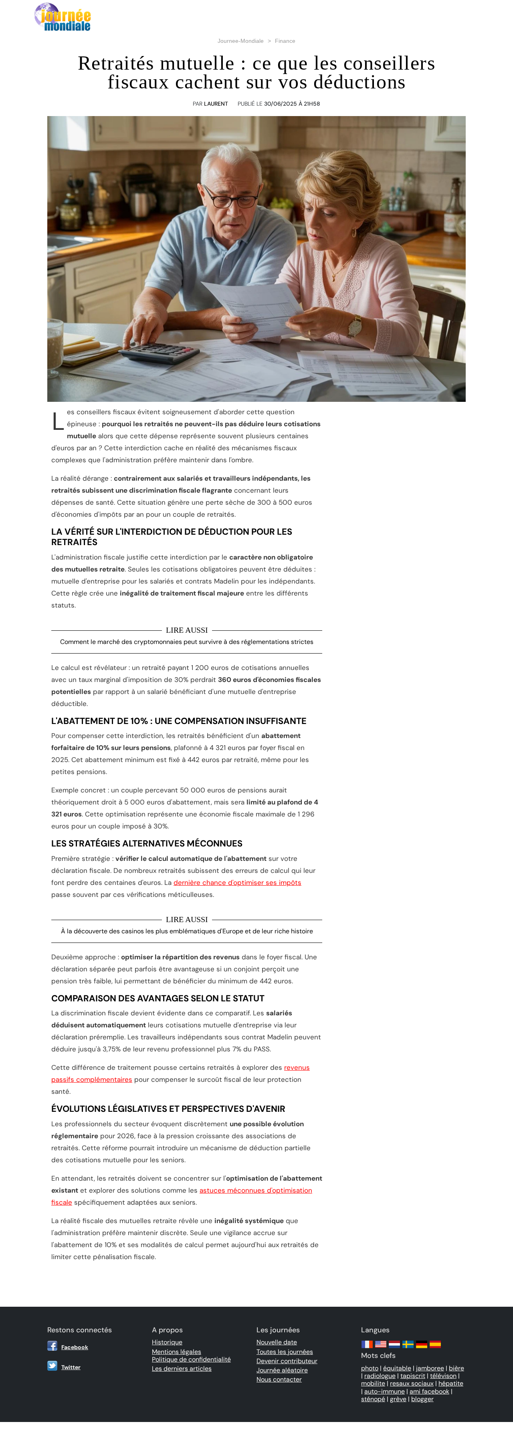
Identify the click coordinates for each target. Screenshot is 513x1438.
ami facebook (429, 1391)
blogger (422, 1399)
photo (369, 1368)
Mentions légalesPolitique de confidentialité (191, 1356)
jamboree (430, 1368)
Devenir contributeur (286, 1361)
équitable (397, 1368)
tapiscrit (412, 1376)
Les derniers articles (182, 1368)
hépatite (450, 1383)
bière (456, 1368)
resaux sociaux (412, 1383)
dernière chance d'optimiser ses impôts (237, 882)
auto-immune (384, 1391)
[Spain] (435, 1348)
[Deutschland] (422, 1348)
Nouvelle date (276, 1342)
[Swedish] (408, 1348)
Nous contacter (279, 1379)
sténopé (373, 1399)
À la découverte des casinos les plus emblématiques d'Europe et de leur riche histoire (187, 931)
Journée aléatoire (282, 1370)
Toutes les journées (284, 1352)
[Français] (367, 1348)
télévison (443, 1376)
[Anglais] (381, 1348)
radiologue (380, 1376)
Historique (167, 1342)
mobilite (373, 1383)
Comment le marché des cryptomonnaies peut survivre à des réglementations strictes (186, 642)
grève (398, 1399)
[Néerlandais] (394, 1348)
